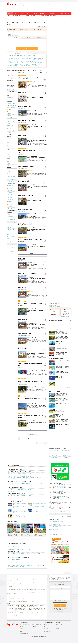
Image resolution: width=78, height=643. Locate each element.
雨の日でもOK (12, 86)
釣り (31, 56)
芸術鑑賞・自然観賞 (10, 232)
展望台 (43, 58)
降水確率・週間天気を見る (66, 316)
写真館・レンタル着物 (18, 65)
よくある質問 (34, 626)
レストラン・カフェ (20, 62)
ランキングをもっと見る (66, 516)
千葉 (22, 15)
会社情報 (57, 628)
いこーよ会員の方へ (60, 611)
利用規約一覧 (22, 626)
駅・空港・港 (11, 65)
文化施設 (13, 59)
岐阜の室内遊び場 (18, 589)
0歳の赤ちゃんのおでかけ (54, 450)
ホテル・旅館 (30, 61)
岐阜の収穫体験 (30, 582)
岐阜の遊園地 (9, 579)
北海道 (13, 15)
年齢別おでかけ (43, 13)
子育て (62, 13)
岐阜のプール (36, 579)
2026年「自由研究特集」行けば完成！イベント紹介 (11, 252)
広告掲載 (21, 628)
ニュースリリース (23, 629)
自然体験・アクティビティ (29, 65)
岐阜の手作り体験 (16, 582)
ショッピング (27, 62)
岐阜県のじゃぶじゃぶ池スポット (14, 495)
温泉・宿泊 (32, 555)
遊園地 (15, 55)
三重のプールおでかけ (12, 484)
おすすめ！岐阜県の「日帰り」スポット (56, 521)
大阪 (39, 15)
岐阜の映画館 (24, 589)
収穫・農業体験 (18, 555)
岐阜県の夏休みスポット (12, 489)
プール (16, 61)
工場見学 (35, 58)
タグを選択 (12, 83)
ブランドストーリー (59, 624)
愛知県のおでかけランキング (13, 549)
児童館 (9, 61)
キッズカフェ (33, 64)
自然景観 (34, 56)
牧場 (34, 55)
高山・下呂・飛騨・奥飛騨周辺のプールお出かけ (17, 477)
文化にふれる (36, 553)
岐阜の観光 (41, 579)
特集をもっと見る (68, 387)
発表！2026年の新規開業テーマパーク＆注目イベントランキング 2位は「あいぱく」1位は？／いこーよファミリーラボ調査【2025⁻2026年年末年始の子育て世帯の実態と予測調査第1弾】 (29, 614)
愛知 (29, 15)
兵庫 (43, 15)
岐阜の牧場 (31, 579)
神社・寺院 (18, 59)
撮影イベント (9, 231)
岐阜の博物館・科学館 (31, 589)
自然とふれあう (11, 555)
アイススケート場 (11, 62)
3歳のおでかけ (65, 452)
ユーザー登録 (9, 601)
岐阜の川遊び (9, 586)
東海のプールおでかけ (12, 483)
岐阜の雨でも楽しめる (11, 589)
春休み (8, 86)
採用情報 (45, 629)
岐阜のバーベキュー (21, 579)
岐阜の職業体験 (36, 582)
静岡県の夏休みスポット (22, 489)
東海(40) (14, 31)
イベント (15, 13)
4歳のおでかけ (54, 455)
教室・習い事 (33, 62)
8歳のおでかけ (54, 460)
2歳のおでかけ (54, 452)
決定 (27, 48)
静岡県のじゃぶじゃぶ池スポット (27, 495)
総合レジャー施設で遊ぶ (12, 553)
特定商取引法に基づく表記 (24, 633)
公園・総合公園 (36, 59)
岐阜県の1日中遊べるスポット (55, 529)
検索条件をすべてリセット (42, 26)
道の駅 (38, 62)
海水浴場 (20, 61)
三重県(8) (13, 35)
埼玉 (24, 15)
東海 (27, 15)
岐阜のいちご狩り (37, 592)
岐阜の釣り (27, 579)
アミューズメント (26, 64)
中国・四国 (47, 15)
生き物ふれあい (9, 227)
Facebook (21, 631)
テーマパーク (19, 55)
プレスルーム (34, 628)
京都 (41, 15)
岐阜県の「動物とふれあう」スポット (56, 524)
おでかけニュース (53, 13)
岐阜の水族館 (42, 589)
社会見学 (30, 58)
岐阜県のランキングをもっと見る (60, 511)
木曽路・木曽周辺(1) (38, 42)
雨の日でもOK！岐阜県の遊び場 (55, 526)
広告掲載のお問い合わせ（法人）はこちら (60, 602)
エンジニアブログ (47, 631)
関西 (37, 15)
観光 (41, 62)
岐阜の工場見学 (10, 582)
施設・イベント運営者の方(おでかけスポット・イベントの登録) (23, 601)
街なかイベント (9, 238)
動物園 (24, 55)
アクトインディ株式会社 (57, 622)
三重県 (66, 513)
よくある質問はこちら (60, 609)
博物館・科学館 (25, 58)
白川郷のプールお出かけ (27, 478)
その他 (36, 65)
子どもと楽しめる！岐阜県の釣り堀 (56, 531)
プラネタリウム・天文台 (13, 64)
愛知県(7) (10, 35)
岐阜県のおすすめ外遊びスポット (55, 534)
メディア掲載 (34, 629)
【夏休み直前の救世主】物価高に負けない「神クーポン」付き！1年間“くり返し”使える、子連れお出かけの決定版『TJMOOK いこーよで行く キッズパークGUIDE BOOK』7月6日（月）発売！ (30, 609)
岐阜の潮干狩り (31, 592)
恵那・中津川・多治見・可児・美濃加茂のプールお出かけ (19, 476)
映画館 (41, 59)
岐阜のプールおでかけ (21, 483)
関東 (16, 15)
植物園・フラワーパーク (13, 56)
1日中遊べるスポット (10, 89)
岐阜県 (56, 513)
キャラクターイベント (11, 241)
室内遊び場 (10, 55)
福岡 (55, 15)
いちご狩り (10, 58)
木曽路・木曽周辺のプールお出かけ (15, 478)
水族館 (37, 55)
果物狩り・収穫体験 (40, 56)
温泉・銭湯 (25, 61)
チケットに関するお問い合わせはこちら (60, 608)
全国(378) (10, 31)
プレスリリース (58, 629)
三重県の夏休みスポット (12, 491)
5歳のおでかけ (65, 455)
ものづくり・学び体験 (11, 236)
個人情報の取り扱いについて (60, 600)
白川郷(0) (10, 45)
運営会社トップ (46, 624)
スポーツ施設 (29, 59)
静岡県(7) (17, 35)
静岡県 (59, 513)
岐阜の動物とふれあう (23, 582)
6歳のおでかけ (54, 457)
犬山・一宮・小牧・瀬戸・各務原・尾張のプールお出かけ (19, 473)
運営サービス (46, 628)
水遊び (27, 555)
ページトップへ (68, 572)
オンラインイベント (25, 13)
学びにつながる (30, 553)
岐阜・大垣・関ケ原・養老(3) (27, 39)
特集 (68, 13)
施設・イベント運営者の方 (24, 624)
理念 (45, 626)
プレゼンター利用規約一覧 (36, 624)
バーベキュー (26, 56)
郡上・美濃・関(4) (25, 42)
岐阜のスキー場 (16, 592)
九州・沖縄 (52, 15)
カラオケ (20, 64)
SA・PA (38, 64)
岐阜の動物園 (15, 579)
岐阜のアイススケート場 (24, 592)
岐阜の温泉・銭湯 (10, 592)
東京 (18, 15)
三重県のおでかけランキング (25, 549)
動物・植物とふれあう (22, 553)
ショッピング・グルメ (11, 229)
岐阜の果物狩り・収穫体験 (11, 593)
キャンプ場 (21, 56)
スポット (9, 13)
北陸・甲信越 (33, 15)
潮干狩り (19, 58)
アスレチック (23, 59)
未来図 (57, 626)
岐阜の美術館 (37, 589)
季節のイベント (9, 234)
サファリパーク (29, 55)
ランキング (35, 13)
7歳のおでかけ (65, 457)
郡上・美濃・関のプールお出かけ (33, 477)
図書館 (13, 61)
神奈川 (20, 15)
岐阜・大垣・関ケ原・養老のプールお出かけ (16, 475)
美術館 (9, 59)
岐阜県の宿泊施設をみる (32, 434)
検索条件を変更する (42, 443)
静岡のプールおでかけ (30, 483)
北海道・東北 (9, 15)
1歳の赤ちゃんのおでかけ (66, 450)
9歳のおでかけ (65, 460)
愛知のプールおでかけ (40, 483)
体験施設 (39, 58)
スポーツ (8, 225)
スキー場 (35, 61)
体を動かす (23, 555)
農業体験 (15, 58)
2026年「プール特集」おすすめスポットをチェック (11, 249)
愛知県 (63, 513)
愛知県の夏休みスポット (32, 489)
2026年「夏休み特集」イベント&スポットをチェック (11, 247)
